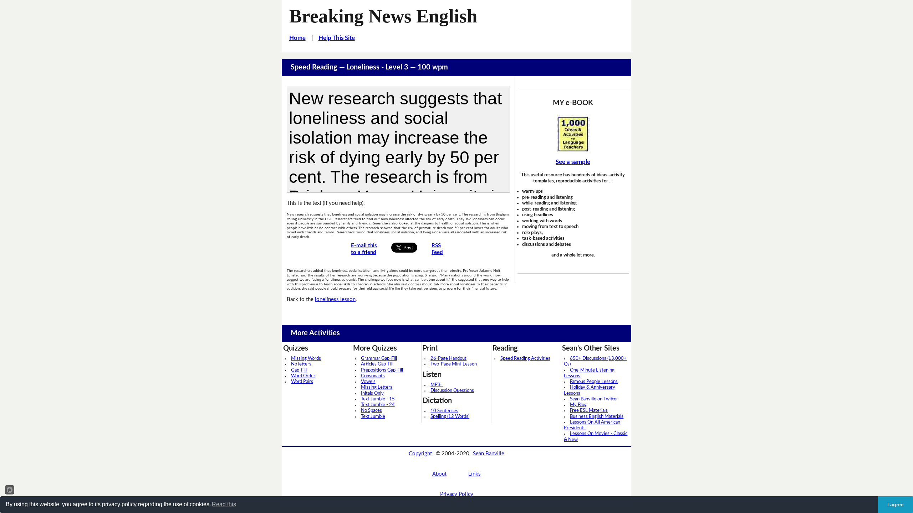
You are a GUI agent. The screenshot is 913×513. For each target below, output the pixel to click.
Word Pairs (302, 381)
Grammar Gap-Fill (379, 358)
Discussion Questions (452, 390)
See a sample (573, 162)
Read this (224, 504)
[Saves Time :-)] (573, 133)
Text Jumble (373, 416)
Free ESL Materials (589, 410)
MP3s (436, 385)
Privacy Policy (456, 494)
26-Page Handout (448, 358)
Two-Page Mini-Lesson (453, 364)
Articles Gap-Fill (377, 364)
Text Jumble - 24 (378, 405)
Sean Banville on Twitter (594, 399)
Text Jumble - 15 (378, 399)
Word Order (303, 376)
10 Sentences (444, 411)
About (439, 474)
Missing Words (306, 358)
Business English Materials (596, 416)
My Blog (578, 405)
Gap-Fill (299, 370)
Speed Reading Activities (525, 358)
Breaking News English (383, 16)
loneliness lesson (335, 299)
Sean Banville (488, 453)
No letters (301, 364)
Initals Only (372, 393)
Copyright (420, 453)
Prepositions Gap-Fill (382, 370)
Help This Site (336, 38)
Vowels (368, 381)
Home (297, 38)
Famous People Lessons (594, 381)
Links (474, 474)
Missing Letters (376, 387)
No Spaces (371, 410)
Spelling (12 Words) (449, 416)
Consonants (373, 376)
